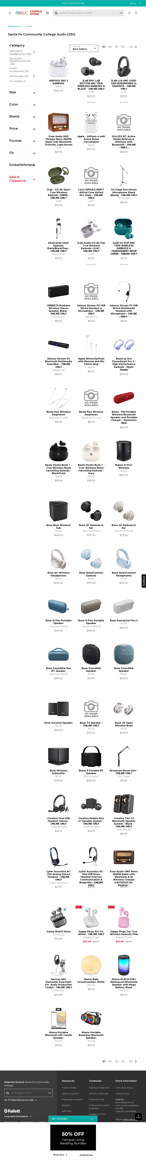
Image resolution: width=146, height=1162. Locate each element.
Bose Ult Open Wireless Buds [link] (124, 724)
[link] (136, 13)
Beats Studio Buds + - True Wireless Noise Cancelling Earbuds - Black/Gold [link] (58, 469)
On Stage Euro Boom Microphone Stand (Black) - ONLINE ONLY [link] (123, 192)
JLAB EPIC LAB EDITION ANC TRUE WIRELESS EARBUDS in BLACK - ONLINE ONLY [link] (91, 84)
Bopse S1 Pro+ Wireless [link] (123, 466)
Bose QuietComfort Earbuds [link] (91, 574)
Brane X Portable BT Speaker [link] (91, 772)
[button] (73, 3)
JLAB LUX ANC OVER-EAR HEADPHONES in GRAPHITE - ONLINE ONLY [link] (124, 84)
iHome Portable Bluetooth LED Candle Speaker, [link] (58, 1035)
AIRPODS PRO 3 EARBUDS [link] (58, 82)
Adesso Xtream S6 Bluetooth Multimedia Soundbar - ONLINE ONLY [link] (58, 362)
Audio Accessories (19, 70)
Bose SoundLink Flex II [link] (124, 620)
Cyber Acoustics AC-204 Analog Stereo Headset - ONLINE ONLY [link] (58, 875)
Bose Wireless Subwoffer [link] (58, 772)
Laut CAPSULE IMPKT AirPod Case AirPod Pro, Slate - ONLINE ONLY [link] (91, 193)
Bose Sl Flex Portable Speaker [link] (59, 622)
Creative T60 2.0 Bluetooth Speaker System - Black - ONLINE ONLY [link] (123, 822)
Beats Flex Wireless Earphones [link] (58, 413)
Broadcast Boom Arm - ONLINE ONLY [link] (124, 772)
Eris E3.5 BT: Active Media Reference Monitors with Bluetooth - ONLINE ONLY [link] (124, 140)
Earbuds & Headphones (20, 52)
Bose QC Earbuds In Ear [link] (91, 526)
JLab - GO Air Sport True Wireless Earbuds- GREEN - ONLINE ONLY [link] (58, 193)
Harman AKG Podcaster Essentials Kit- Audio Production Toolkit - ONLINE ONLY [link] (58, 983)
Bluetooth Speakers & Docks (20, 61)
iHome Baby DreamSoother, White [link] (91, 980)
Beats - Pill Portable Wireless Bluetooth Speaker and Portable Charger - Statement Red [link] (123, 415)
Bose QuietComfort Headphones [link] (124, 574)
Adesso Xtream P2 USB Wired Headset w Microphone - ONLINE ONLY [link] (91, 309)
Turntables (17, 81)
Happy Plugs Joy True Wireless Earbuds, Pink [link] (124, 933)
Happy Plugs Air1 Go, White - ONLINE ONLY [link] (91, 933)
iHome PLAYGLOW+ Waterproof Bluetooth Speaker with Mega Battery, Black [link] (123, 983)
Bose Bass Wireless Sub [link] (58, 526)
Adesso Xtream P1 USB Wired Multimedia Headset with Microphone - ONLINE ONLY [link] (124, 309)
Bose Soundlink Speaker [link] (91, 669)
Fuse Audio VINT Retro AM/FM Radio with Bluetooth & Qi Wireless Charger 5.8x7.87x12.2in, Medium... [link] (124, 875)
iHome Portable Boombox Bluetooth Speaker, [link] (91, 1035)
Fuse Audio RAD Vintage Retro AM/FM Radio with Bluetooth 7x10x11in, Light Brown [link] (58, 140)
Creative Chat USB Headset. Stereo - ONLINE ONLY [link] (58, 821)
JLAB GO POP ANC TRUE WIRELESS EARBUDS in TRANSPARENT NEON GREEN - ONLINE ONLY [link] (123, 247)
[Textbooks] (47, 13)
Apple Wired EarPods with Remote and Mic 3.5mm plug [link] (91, 361)
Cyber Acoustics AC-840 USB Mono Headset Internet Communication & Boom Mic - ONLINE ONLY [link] (91, 875)
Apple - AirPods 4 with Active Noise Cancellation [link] (91, 139)
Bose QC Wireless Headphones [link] (58, 574)
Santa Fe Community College (26, 1084)
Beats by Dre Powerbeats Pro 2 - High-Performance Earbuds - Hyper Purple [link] (124, 362)
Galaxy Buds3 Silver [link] (58, 931)
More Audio (18, 76)
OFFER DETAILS (86, 1155)
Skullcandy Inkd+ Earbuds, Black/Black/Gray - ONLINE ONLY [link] (58, 247)
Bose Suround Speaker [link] (58, 722)
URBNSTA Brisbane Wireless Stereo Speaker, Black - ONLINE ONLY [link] (58, 309)
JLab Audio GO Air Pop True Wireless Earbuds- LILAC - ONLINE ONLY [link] (91, 247)
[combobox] (28, 1093)
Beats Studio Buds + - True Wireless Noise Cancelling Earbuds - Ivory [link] (91, 469)
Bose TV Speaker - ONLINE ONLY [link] (91, 724)
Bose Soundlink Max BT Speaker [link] (58, 669)
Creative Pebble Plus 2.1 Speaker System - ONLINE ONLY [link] (91, 821)
